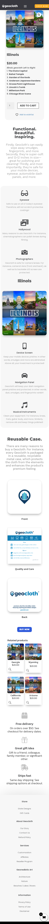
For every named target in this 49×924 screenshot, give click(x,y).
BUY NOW (24, 629)
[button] (39, 14)
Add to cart (28, 105)
